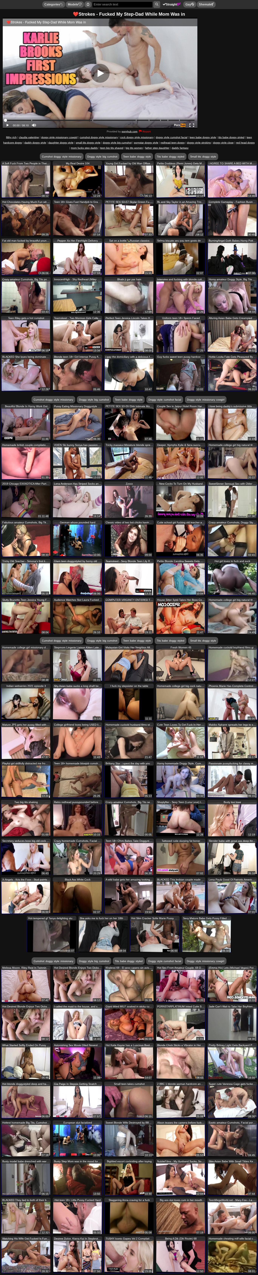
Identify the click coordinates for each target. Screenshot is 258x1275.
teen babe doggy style (203, 137)
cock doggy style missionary (137, 137)
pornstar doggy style (146, 142)
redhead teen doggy (173, 142)
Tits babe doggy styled (170, 156)
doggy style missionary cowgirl (59, 137)
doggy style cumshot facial (171, 137)
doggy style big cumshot (117, 142)
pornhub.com (129, 131)
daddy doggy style (35, 142)
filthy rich (11, 137)
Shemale (205, 4)
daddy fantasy (180, 147)
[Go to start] (88, 4)
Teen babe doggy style (137, 156)
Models (73, 4)
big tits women (134, 147)
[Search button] (156, 4)
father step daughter (157, 147)
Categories (52, 4)
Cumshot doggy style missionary (61, 156)
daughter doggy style (60, 142)
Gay (188, 4)
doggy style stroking (199, 142)
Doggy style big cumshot (102, 156)
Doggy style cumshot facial (164, 399)
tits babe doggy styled (231, 137)
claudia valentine (29, 137)
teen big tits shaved (111, 147)
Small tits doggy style (203, 156)
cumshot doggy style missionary (99, 137)
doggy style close (223, 142)
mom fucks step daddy (84, 147)
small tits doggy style (88, 142)
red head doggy (245, 142)
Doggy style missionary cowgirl (205, 399)
